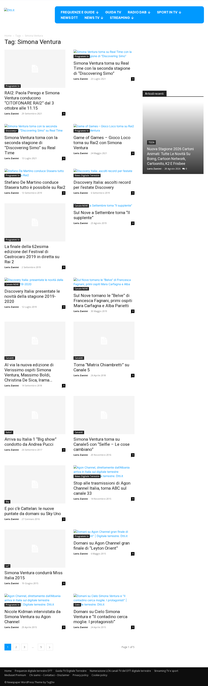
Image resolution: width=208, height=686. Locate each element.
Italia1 (9, 432)
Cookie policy (99, 675)
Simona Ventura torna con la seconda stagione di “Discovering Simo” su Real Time (30, 145)
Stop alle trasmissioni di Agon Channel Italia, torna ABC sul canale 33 (102, 488)
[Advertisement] (173, 65)
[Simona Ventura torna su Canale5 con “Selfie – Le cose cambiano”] (104, 415)
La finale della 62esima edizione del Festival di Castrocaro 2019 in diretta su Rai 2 (31, 254)
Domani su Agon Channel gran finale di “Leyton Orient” (102, 546)
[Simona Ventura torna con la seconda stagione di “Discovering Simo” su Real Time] (34, 128)
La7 (7, 565)
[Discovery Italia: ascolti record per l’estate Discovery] (104, 173)
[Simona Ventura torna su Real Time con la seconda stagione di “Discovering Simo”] (104, 54)
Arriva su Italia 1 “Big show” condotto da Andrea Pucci (30, 442)
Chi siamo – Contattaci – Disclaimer (49, 675)
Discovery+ (11, 130)
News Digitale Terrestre (87, 175)
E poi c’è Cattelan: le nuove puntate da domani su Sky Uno (32, 511)
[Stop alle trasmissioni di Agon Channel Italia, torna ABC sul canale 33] (104, 471)
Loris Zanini (11, 113)
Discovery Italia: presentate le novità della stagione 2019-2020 (32, 296)
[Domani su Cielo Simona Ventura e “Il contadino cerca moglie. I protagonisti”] (104, 600)
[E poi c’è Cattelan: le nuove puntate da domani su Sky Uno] (34, 484)
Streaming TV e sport (166, 671)
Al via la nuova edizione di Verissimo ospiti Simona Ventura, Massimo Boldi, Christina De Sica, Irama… (29, 372)
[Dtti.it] (29, 15)
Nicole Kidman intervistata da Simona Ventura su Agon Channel (32, 616)
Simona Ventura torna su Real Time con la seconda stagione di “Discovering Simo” (102, 68)
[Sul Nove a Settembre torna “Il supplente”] (104, 205)
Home (8, 35)
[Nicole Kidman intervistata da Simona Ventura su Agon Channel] (34, 600)
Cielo (77, 604)
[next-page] (49, 647)
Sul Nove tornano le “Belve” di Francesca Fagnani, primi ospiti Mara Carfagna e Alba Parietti (103, 300)
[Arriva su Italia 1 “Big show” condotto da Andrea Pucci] (34, 415)
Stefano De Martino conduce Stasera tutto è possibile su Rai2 (34, 185)
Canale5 (10, 358)
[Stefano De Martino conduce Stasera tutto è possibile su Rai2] (34, 173)
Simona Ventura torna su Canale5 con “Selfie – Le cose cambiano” (102, 444)
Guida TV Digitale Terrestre (71, 671)
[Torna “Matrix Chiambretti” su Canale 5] (104, 341)
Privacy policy (80, 675)
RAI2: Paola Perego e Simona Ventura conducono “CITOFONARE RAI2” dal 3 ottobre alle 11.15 (32, 100)
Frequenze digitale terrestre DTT (33, 671)
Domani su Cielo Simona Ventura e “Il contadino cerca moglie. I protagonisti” (100, 616)
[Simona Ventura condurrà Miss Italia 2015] (34, 548)
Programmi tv (13, 86)
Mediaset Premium (15, 675)
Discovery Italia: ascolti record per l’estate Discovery (102, 185)
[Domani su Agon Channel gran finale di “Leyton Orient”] (104, 533)
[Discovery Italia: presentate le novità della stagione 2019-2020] (34, 282)
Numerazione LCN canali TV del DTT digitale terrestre (120, 671)
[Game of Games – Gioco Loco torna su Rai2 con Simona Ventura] (104, 128)
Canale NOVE (81, 205)
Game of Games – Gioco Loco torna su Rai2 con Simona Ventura (102, 142)
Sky (7, 501)
